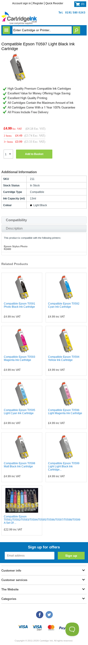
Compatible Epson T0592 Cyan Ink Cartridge (63, 305)
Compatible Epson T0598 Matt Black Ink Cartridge (19, 465)
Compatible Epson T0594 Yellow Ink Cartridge (63, 358)
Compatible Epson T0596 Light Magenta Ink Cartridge (65, 412)
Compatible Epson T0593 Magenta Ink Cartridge (19, 358)
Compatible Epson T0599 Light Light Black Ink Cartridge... (63, 466)
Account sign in (21, 3)
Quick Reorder (54, 3)
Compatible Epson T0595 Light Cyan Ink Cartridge (19, 412)
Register (38, 3)
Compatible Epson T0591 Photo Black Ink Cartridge (19, 305)
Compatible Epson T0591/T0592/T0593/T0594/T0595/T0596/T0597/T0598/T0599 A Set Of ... (42, 519)
